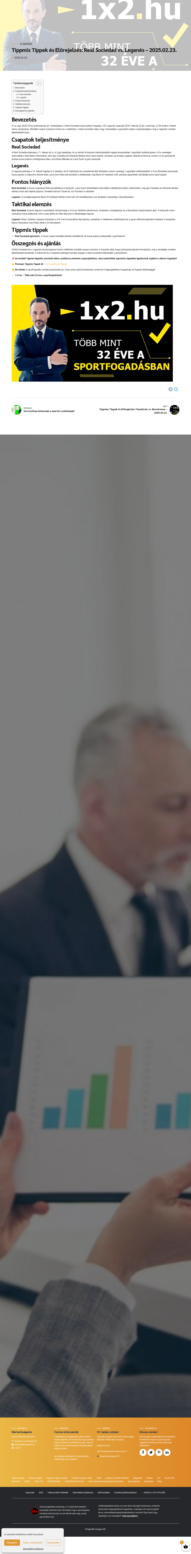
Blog (159, 1481)
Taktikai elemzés (22, 104)
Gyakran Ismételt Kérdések (117, 1478)
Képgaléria (137, 1478)
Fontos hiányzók (22, 101)
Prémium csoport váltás (82, 1478)
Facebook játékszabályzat (125, 1492)
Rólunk (150, 1478)
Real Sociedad (25, 94)
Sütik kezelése (104, 1492)
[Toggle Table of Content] (37, 83)
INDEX (27, 1481)
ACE (159, 1478)
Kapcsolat (30, 1492)
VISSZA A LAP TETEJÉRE (154, 1492)
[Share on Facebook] (170, 389)
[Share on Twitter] (176, 389)
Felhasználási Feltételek (58, 1492)
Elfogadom (12, 1542)
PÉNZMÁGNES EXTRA (74, 1481)
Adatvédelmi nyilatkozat (33, 1549)
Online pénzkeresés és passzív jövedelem (105, 1481)
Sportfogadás (134, 1481)
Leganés (23, 97)
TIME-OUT (38, 1481)
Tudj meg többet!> (130, 1516)
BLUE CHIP (170, 1478)
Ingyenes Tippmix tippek (56, 1478)
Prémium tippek (35, 1478)
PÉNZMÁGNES (54, 1481)
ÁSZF (41, 1492)
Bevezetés (20, 88)
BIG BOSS (16, 1481)
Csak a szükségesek (32, 1542)
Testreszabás (53, 1542)
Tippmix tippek (22, 107)
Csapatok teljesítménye (25, 91)
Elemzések (26, 43)
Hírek (99, 1478)
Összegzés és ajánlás (24, 111)
